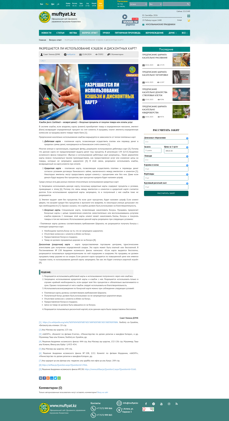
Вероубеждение (155, 32)
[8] (40, 365)
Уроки (106, 32)
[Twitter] (55, 378)
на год (120, 4)
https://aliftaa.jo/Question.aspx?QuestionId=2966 (64, 365)
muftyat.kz (70, 54)
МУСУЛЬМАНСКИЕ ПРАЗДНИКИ (159, 24)
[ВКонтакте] (40, 378)
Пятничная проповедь (127, 32)
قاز (58, 4)
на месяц (121, 6)
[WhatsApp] (59, 378)
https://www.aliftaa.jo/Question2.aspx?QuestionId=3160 (110, 369)
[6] (40, 353)
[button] (130, 15)
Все (184, 32)
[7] (40, 360)
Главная (42, 40)
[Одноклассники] (48, 378)
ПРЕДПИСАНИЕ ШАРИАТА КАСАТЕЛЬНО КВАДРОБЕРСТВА (154, 109)
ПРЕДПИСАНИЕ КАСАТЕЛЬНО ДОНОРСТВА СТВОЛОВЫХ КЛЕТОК (154, 92)
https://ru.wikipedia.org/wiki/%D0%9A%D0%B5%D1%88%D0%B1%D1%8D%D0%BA (80, 322)
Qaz (52, 4)
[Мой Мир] (51, 378)
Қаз (41, 4)
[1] (40, 322)
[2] (40, 329)
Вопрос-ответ (90, 32)
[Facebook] (44, 378)
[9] (40, 369)
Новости (46, 32)
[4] (40, 341)
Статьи (60, 32)
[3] (40, 334)
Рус (47, 4)
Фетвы (73, 32)
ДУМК (172, 32)
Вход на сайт (102, 392)
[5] (40, 348)
